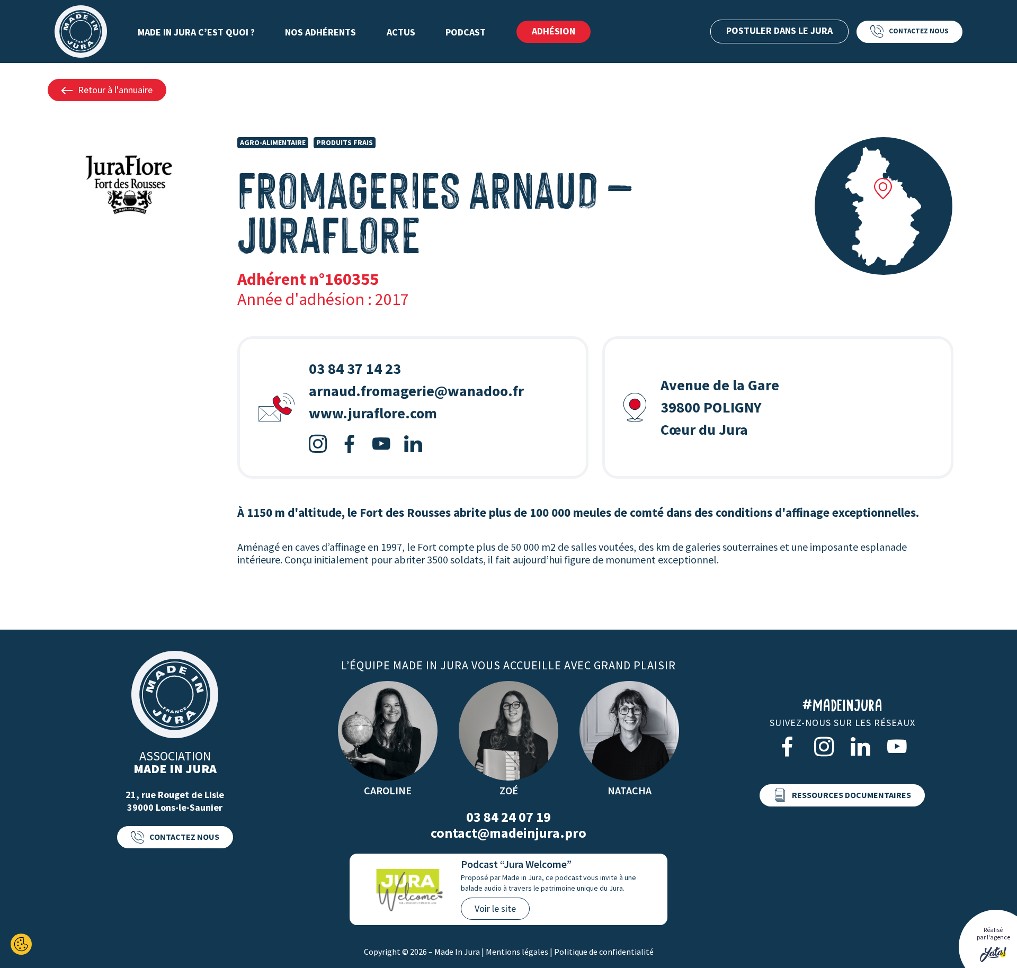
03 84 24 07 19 (508, 817)
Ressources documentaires (851, 795)
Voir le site (495, 908)
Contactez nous (919, 30)
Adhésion (553, 31)
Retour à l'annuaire (115, 90)
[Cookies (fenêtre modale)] (21, 944)
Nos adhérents (320, 32)
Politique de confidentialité (604, 951)
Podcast (465, 32)
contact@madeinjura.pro (508, 833)
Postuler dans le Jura (779, 30)
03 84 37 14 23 (355, 368)
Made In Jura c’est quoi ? (196, 32)
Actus (401, 32)
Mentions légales (517, 951)
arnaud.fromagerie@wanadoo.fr (416, 390)
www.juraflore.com (373, 413)
